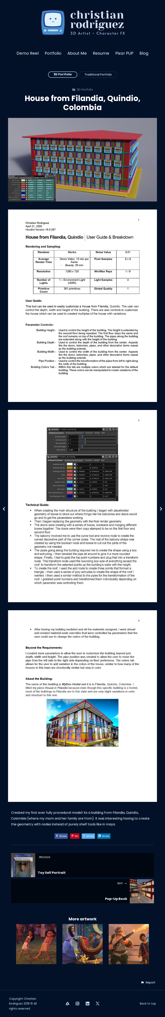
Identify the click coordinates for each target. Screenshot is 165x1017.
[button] (148, 982)
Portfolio (53, 53)
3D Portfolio (63, 74)
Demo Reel (27, 53)
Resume (101, 53)
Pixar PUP (124, 53)
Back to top (148, 1004)
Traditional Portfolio (98, 75)
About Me (77, 53)
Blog (143, 53)
